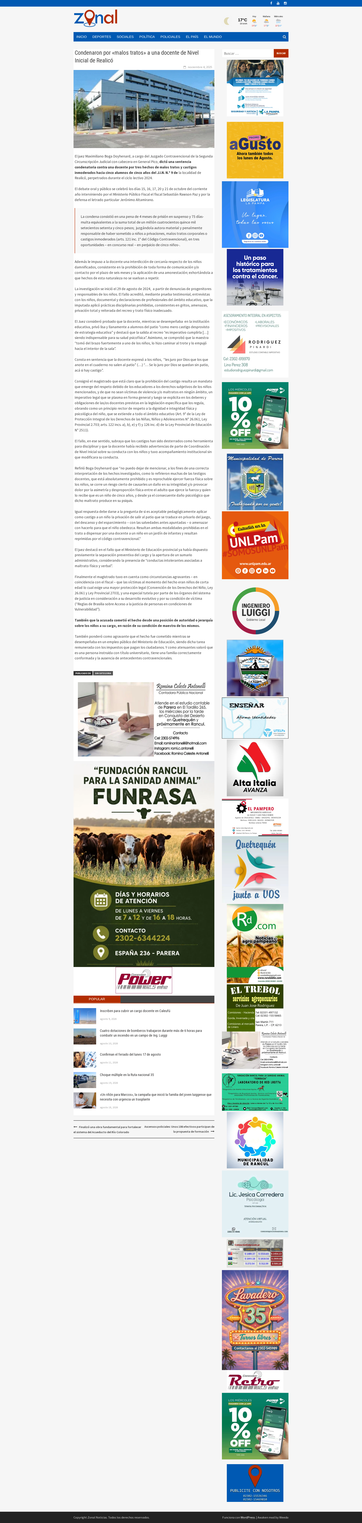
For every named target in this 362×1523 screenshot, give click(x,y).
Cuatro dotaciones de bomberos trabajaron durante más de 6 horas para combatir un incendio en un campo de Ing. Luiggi (151, 1033)
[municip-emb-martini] (255, 667)
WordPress (248, 1517)
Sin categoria (103, 673)
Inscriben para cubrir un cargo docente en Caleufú (135, 1011)
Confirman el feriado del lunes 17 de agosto (130, 1054)
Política (147, 37)
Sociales (125, 37)
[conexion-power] (255, 1380)
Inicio (81, 37)
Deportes (101, 37)
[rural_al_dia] (255, 943)
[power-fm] (144, 980)
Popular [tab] (97, 999)
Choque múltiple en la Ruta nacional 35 (127, 1075)
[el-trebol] (255, 1007)
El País (192, 37)
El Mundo (213, 37)
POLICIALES (170, 37)
